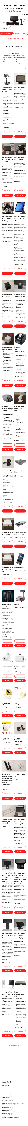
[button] (14, 38)
